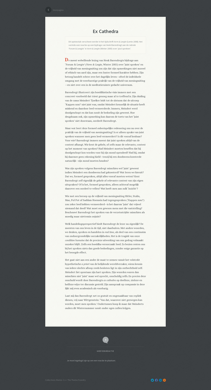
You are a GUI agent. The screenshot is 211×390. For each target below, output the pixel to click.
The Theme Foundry (77, 380)
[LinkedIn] (160, 380)
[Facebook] (156, 380)
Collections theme (53, 380)
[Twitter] (152, 380)
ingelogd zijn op (82, 360)
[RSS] (164, 380)
